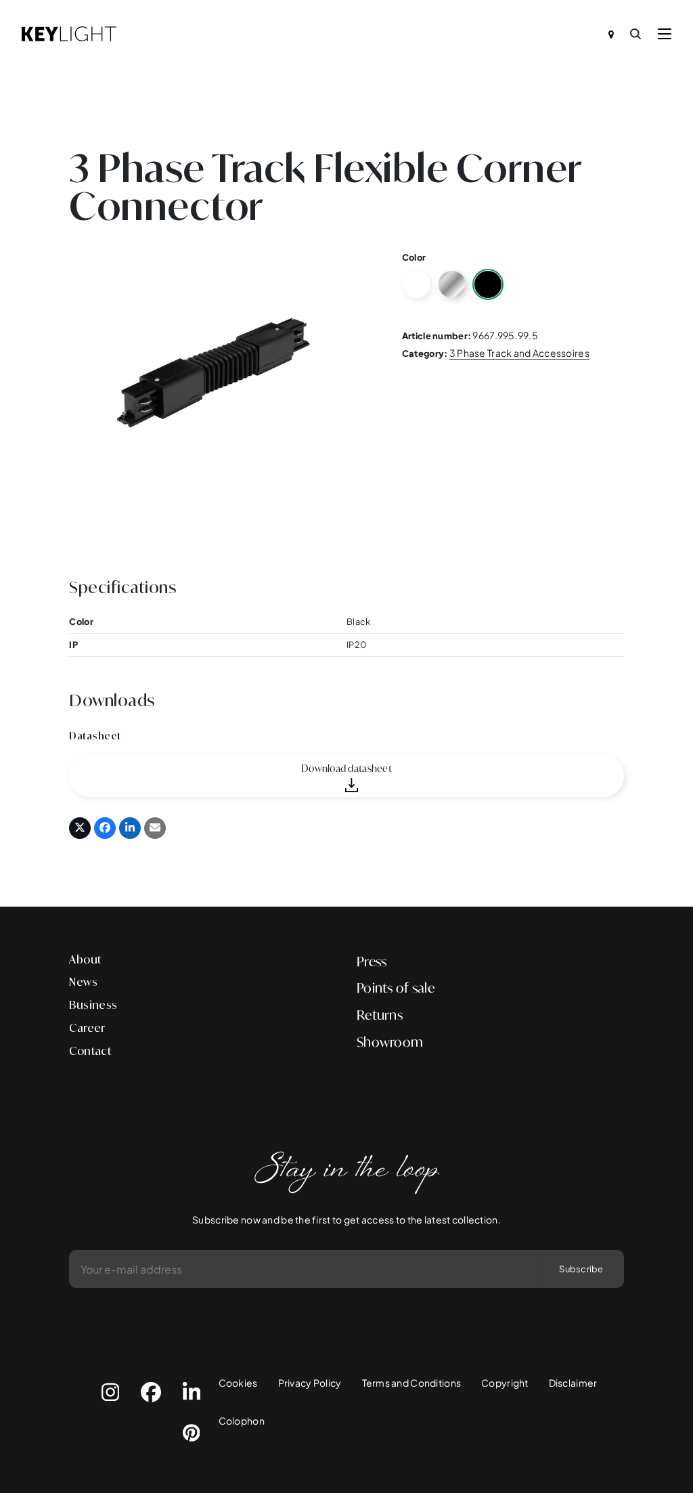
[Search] (635, 33)
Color (414, 257)
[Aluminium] (452, 284)
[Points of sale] (611, 33)
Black (487, 284)
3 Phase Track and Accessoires (519, 353)
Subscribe (581, 1268)
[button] (664, 33)
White (416, 284)
